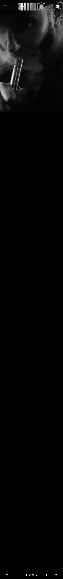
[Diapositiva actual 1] (26, 574)
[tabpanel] (31, 56)
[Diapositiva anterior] (7, 575)
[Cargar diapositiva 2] (30, 574)
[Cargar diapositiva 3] (33, 574)
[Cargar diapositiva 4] (36, 574)
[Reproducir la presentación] (47, 575)
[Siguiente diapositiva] (56, 575)
